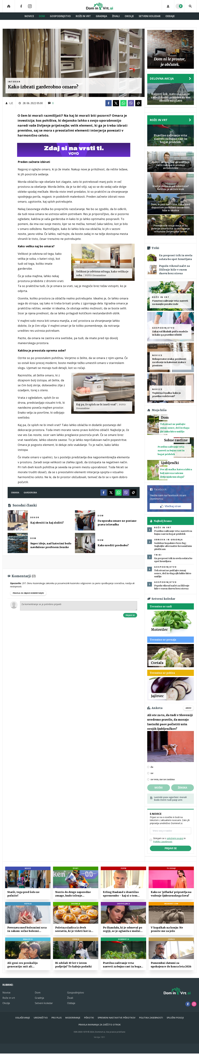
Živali (116, 16)
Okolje (129, 16)
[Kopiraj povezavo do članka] (138, 103)
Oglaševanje (22, 1017)
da (151, 767)
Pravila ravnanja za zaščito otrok (100, 1024)
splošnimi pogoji (175, 838)
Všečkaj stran (173, 506)
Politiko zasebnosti (162, 841)
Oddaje (170, 16)
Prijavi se (130, 615)
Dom (42, 16)
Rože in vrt (83, 16)
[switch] (179, 6)
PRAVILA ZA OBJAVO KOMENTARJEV (28, 593)
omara (15, 492)
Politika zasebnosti (151, 1017)
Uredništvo (41, 1017)
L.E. (11, 103)
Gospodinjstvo (60, 16)
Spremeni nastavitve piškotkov (116, 1017)
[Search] (190, 6)
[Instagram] (30, 6)
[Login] (168, 6)
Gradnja (101, 16)
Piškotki (89, 1017)
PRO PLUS (56, 1017)
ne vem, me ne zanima (162, 779)
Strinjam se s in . (169, 840)
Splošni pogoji (175, 1017)
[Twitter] (116, 103)
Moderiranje (72, 1017)
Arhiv (188, 708)
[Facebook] (21, 6)
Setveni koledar (149, 16)
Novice (29, 16)
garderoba (30, 492)
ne (151, 773)
